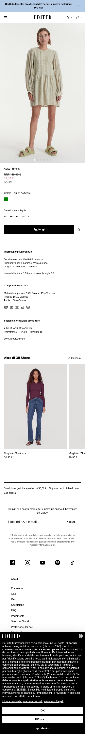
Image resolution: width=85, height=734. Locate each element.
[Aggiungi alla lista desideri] (79, 171)
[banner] (42, 6)
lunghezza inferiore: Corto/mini (20, 266)
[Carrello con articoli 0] (78, 17)
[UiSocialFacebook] (12, 562)
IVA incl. (8, 182)
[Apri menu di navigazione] (6, 17)
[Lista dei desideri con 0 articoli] (67, 17)
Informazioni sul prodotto (18, 252)
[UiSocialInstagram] (27, 562)
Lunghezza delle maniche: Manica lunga (26, 263)
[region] (42, 262)
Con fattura (10, 493)
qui (53, 545)
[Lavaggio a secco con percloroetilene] (28, 307)
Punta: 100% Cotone (15, 300)
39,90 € (8, 178)
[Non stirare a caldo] (23, 307)
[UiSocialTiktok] (72, 562)
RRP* (12, 174)
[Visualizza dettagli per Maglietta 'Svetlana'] (35, 406)
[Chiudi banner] (78, 6)
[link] (14, 580)
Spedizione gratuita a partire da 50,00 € (25, 488)
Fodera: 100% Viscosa (16, 296)
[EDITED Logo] (42, 17)
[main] (42, 295)
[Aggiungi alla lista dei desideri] (79, 229)
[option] (6, 199)
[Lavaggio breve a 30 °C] (6, 307)
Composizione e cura (16, 285)
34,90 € (8, 457)
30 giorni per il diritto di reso (64, 488)
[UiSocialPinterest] (57, 562)
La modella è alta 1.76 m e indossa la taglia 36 (29, 273)
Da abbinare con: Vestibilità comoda (23, 259)
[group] (42, 523)
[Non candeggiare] (11, 307)
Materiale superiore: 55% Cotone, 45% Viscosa (29, 293)
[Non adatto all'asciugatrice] (17, 307)
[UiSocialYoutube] (42, 562)
